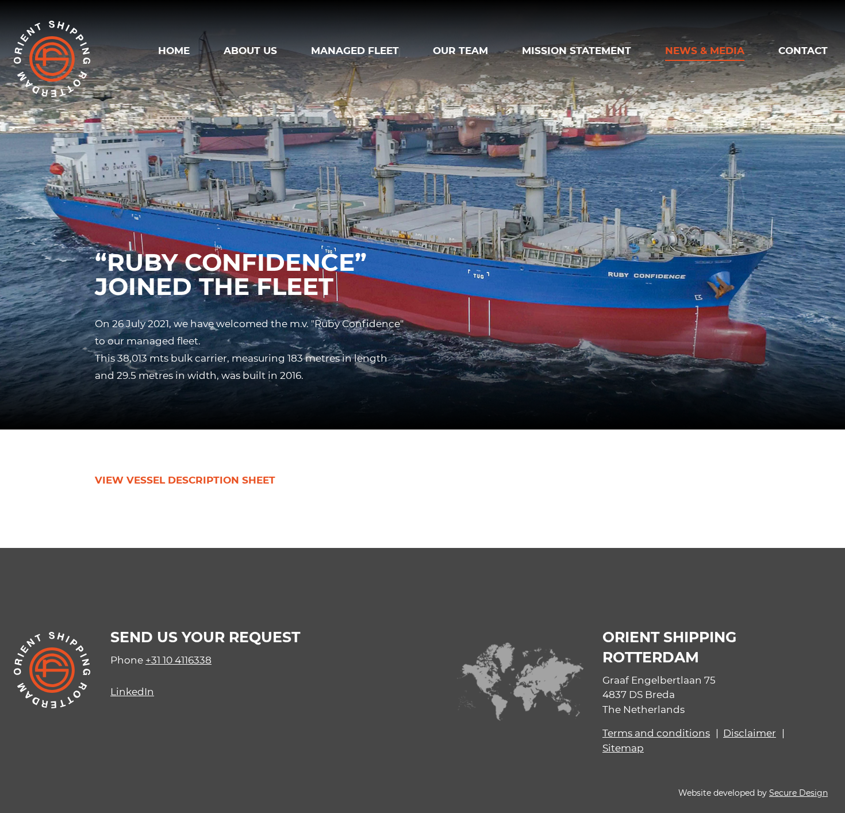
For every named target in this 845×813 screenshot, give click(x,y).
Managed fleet (355, 50)
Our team (460, 50)
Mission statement (576, 50)
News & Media (704, 50)
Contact (803, 50)
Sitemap (623, 747)
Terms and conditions (656, 732)
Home (174, 50)
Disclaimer (749, 732)
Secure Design (798, 792)
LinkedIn (132, 691)
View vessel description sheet (185, 480)
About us (250, 50)
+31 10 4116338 (178, 659)
